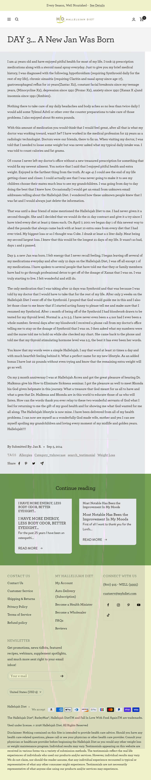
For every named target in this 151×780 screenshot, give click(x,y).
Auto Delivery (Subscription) (65, 593)
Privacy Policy (17, 607)
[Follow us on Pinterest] (128, 605)
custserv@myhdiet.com (119, 593)
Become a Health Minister (73, 604)
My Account (64, 583)
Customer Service (20, 591)
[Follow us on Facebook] (108, 605)
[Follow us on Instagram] (118, 605)
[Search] (16, 19)
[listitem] (19, 463)
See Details (97, 5)
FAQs (59, 620)
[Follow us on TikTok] (108, 615)
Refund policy (17, 622)
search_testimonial (81, 455)
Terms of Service (19, 614)
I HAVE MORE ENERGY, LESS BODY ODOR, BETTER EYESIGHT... (39, 507)
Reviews (61, 628)
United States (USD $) (24, 692)
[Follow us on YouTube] (139, 605)
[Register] (62, 676)
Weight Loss (106, 455)
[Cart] (142, 19)
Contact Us (15, 583)
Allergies (25, 455)
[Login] (133, 19)
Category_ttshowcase (50, 455)
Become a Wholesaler (70, 612)
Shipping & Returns (21, 599)
